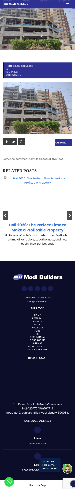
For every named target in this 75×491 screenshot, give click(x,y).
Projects (38, 327)
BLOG (37, 324)
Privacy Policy (37, 346)
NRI (37, 333)
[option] (37, 212)
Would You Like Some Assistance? (49, 465)
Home (37, 315)
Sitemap (37, 343)
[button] (5, 215)
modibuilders (25, 65)
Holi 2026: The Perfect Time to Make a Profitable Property (37, 227)
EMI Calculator (37, 349)
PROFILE (37, 321)
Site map (37, 308)
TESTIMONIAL (37, 337)
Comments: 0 (13, 75)
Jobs (38, 330)
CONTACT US (37, 340)
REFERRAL (37, 318)
